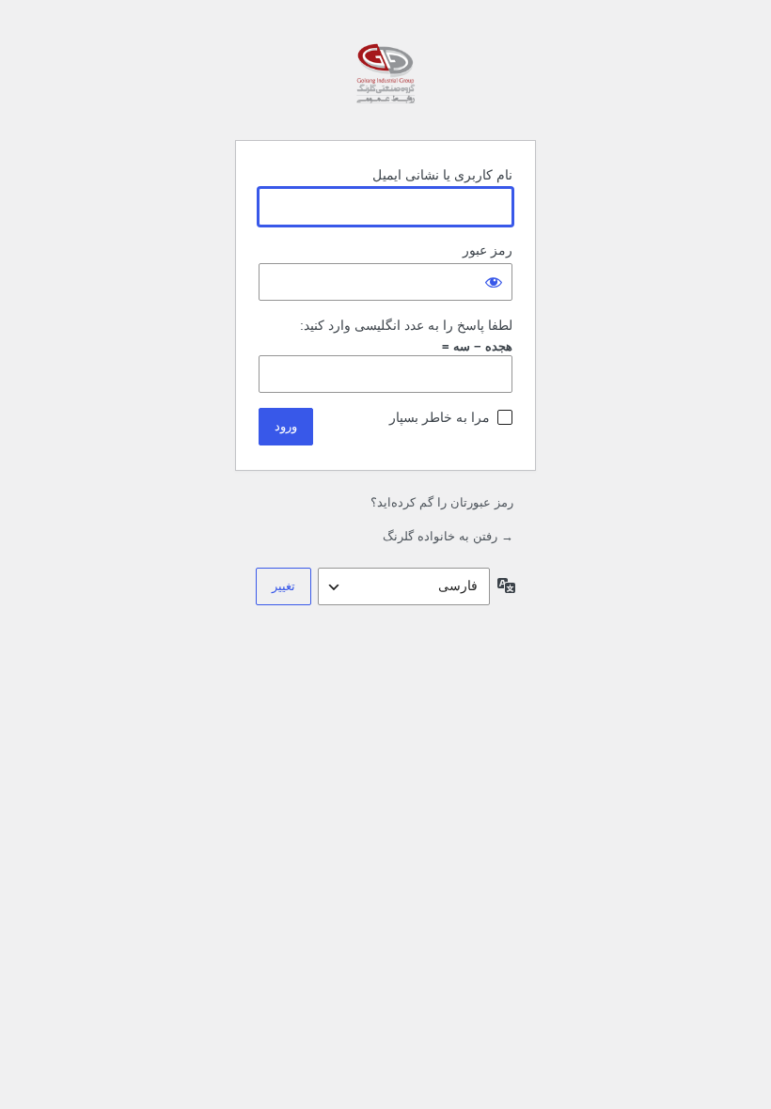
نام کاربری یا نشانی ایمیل (442, 174)
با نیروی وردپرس (385, 78)
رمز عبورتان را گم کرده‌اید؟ (441, 502)
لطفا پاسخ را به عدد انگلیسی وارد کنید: (406, 325)
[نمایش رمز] (493, 282)
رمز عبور (487, 250)
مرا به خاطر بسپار (439, 417)
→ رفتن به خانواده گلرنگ (448, 536)
